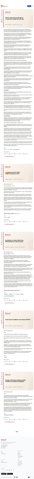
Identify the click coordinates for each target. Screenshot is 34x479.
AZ (30, 477)
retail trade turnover (16, 149)
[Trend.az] (4, 6)
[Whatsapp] (2, 470)
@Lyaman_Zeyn (17, 213)
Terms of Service (20, 461)
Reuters (29, 31)
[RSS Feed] (13, 470)
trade (11, 149)
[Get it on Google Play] (10, 474)
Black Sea (22, 294)
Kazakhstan (10, 294)
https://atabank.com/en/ (17, 349)
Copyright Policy (20, 463)
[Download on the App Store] (3, 474)
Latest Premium (3, 453)
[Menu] (32, 6)
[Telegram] (9, 470)
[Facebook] (4, 470)
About (18, 452)
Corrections (19, 457)
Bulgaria (18, 294)
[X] (6, 470)
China (5, 149)
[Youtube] (7, 470)
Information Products (4, 462)
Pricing (2, 461)
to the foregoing (10, 344)
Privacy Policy (20, 462)
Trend (24, 31)
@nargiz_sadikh (17, 290)
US (14, 294)
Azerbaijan (5, 294)
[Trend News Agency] (3, 440)
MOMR (9, 217)
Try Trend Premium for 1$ (9, 156)
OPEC (5, 217)
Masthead (19, 453)
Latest (2, 452)
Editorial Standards (20, 456)
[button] (1, 10)
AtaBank (5, 357)
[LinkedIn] (11, 470)
